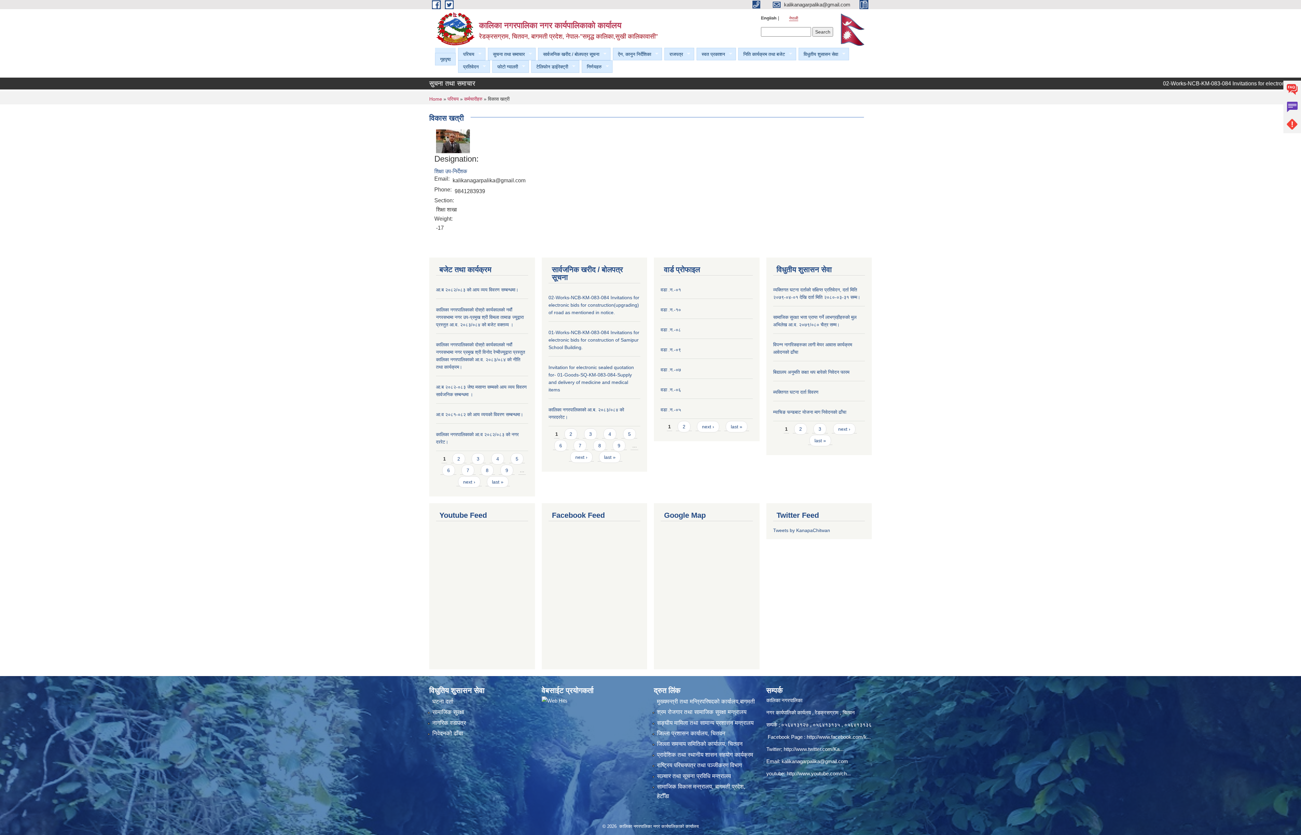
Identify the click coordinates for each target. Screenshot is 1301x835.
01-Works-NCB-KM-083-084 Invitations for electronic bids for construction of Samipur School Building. (594, 340)
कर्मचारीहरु (474, 99)
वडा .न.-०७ (671, 369)
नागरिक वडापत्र (449, 723)
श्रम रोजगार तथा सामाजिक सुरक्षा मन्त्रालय (701, 712)
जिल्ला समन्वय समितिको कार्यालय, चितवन (700, 744)
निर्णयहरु (592, 67)
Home (435, 99)
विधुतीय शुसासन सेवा (818, 54)
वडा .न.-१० (671, 309)
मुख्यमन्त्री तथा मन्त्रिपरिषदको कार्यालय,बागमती (706, 701)
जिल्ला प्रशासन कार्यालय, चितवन (691, 733)
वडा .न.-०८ (671, 329)
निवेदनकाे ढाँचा (447, 733)
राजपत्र (673, 54)
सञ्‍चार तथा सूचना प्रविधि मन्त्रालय (694, 776)
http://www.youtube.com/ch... (819, 773)
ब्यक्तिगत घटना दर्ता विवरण (796, 392)
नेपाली (793, 18)
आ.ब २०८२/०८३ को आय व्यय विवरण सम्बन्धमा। (477, 289)
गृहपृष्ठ (445, 59)
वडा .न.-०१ (671, 289)
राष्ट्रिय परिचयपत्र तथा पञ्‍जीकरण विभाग (699, 765)
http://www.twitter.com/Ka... (814, 749)
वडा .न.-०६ (671, 389)
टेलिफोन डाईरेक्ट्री (549, 67)
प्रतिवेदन (468, 67)
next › (469, 482)
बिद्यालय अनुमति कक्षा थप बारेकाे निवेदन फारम (811, 372)
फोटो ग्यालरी (505, 67)
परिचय (466, 54)
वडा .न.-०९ (671, 349)
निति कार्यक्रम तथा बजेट (761, 54)
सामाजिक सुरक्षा (448, 712)
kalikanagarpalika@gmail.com (815, 761)
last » (497, 482)
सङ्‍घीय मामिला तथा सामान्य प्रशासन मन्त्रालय (705, 723)
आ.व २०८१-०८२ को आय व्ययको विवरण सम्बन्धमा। (479, 414)
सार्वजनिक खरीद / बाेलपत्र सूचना (568, 54)
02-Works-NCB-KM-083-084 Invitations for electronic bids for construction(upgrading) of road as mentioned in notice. (594, 305)
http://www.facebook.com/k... (839, 737)
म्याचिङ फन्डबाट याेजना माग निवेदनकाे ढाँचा (809, 412)
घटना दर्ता (442, 701)
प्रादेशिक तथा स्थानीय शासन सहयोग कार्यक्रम (705, 755)
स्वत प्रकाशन (711, 54)
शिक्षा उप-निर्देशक (450, 171)
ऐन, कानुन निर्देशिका (632, 54)
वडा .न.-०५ (671, 409)
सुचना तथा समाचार (506, 54)
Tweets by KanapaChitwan (801, 530)
